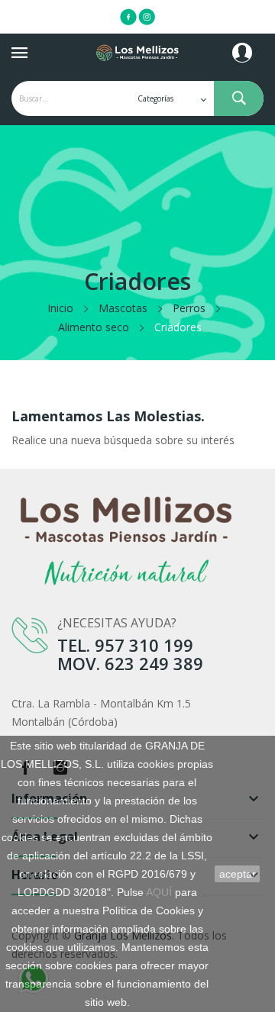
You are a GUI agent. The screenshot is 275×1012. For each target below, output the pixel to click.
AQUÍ (159, 892)
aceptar (237, 874)
